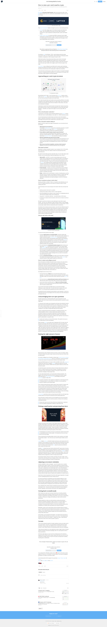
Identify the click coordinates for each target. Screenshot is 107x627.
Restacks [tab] (44, 572)
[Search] (95, 1)
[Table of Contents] (1, 313)
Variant (66, 276)
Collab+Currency (48, 127)
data (44, 54)
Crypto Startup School (50, 376)
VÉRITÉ (63, 450)
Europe (45, 96)
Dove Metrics (40, 66)
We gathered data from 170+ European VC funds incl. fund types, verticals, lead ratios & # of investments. (49, 604)
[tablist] (42, 572)
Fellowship (40, 377)
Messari (63, 113)
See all (40, 608)
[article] (53, 592)
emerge (65, 239)
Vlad (47, 560)
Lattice (59, 25)
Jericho (40, 12)
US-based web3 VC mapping (43, 590)
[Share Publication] (97, 1)
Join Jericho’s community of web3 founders (53, 230)
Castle (45, 322)
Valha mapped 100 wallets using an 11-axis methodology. (46, 597)
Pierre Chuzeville (63, 49)
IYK (42, 448)
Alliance (45, 246)
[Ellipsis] (68, 580)
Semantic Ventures (48, 135)
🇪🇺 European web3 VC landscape (44, 602)
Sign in (104, 1)
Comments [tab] (40, 572)
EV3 (40, 277)
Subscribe (100, 1)
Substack (49, 625)
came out (46, 441)
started (53, 363)
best (54, 444)
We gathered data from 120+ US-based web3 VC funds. (46, 591)
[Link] (37, 76)
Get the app (57, 623)
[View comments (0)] (46, 593)
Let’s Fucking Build (43, 27)
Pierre (39, 560)
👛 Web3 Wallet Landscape (43, 596)
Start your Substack (51, 623)
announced (66, 362)
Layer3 (39, 441)
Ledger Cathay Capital (55, 25)
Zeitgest (43, 247)
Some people (40, 394)
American (59, 95)
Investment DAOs (54, 237)
